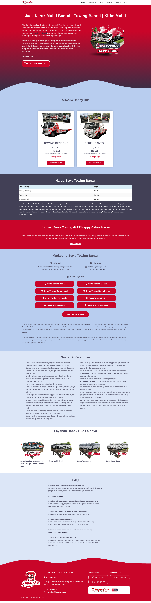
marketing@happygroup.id (97, 267)
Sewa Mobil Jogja (56, 461)
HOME (83, 2)
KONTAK (109, 2)
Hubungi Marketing (55, 496)
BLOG (101, 2)
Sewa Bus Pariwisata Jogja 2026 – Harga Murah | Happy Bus (32, 463)
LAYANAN (91, 2)
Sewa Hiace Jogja (113, 461)
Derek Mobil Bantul (39, 33)
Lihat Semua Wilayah (75, 314)
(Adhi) (37, 63)
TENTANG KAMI (120, 2)
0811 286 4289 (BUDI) (97, 269)
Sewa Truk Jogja (84, 461)
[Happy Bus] (27, 2)
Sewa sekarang (56, 163)
